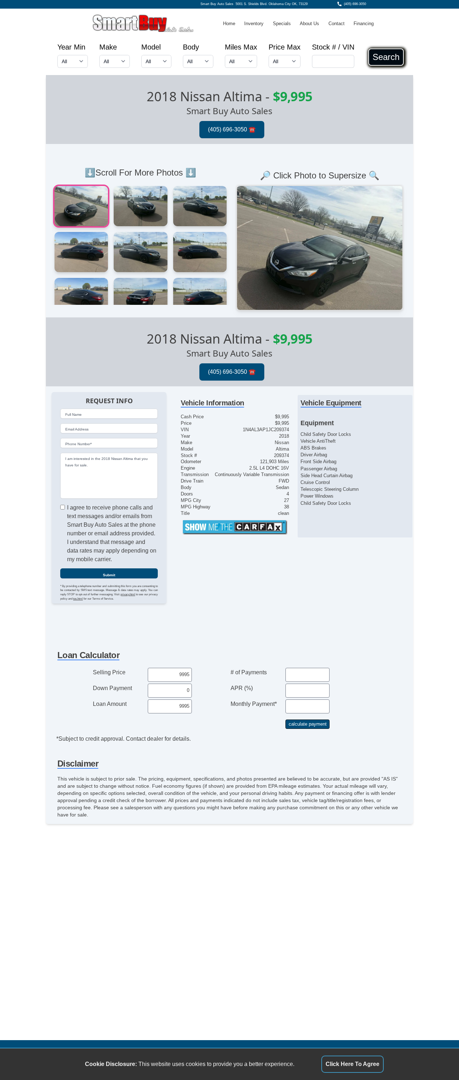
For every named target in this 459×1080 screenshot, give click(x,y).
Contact (336, 23)
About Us (309, 23)
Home (229, 23)
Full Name (73, 415)
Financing (364, 23)
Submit (109, 575)
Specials (282, 23)
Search (386, 57)
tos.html (78, 598)
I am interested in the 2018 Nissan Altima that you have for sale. (106, 462)
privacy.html (127, 594)
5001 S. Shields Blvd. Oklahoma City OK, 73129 (272, 4)
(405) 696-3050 (355, 4)
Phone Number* (78, 444)
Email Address (77, 430)
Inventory (254, 23)
